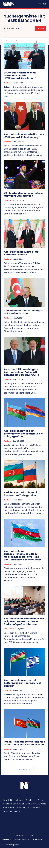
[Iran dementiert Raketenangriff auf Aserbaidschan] (24, 292)
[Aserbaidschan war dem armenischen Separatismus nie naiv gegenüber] (24, 412)
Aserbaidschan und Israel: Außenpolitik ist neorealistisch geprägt (23, 683)
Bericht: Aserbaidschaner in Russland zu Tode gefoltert (21, 494)
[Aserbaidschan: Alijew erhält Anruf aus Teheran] (24, 233)
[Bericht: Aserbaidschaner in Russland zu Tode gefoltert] (24, 474)
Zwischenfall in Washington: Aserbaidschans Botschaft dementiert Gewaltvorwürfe (21, 372)
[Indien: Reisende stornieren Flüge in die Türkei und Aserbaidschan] (24, 723)
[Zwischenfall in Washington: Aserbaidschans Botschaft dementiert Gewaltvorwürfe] (24, 351)
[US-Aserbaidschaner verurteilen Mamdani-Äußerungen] (24, 174)
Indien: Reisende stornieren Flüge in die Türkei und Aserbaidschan (24, 743)
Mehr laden (23, 769)
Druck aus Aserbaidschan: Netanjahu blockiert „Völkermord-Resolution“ (20, 75)
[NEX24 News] (24, 785)
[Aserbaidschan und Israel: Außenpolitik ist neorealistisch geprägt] (24, 662)
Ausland (7, 83)
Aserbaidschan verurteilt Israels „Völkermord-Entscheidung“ (24, 136)
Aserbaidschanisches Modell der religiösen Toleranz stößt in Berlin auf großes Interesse (24, 621)
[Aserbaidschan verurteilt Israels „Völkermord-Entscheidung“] (24, 116)
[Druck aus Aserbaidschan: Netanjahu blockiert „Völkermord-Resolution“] (24, 54)
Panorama (9, 629)
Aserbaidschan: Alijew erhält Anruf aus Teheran (21, 253)
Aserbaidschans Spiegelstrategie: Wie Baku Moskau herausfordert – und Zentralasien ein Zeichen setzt (22, 555)
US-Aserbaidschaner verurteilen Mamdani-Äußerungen (24, 194)
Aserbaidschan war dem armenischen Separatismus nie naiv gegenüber (23, 433)
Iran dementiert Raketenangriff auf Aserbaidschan (23, 312)
